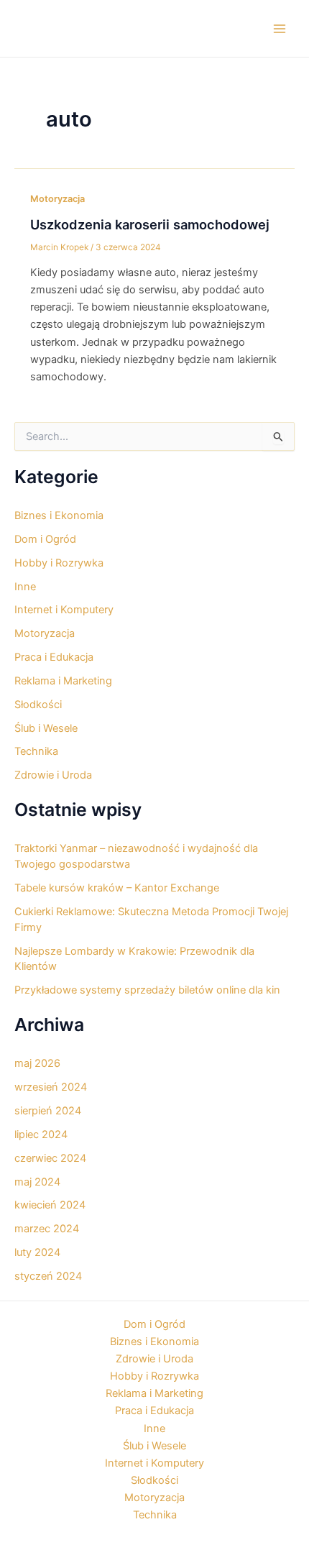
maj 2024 (37, 1181)
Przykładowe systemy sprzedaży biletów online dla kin (147, 990)
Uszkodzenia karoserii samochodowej (149, 224)
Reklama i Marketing (63, 680)
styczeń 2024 (48, 1276)
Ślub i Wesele (46, 728)
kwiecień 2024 (50, 1204)
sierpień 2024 (47, 1110)
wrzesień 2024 (50, 1087)
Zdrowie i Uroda (53, 775)
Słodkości (38, 704)
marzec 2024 (46, 1228)
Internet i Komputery (64, 609)
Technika (36, 751)
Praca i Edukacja (53, 657)
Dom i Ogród (45, 539)
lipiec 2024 (41, 1134)
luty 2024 (37, 1252)
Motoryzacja (57, 198)
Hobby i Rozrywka (58, 562)
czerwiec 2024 (50, 1158)
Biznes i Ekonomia (58, 515)
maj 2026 (37, 1063)
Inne (25, 586)
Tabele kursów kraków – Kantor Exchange (116, 887)
